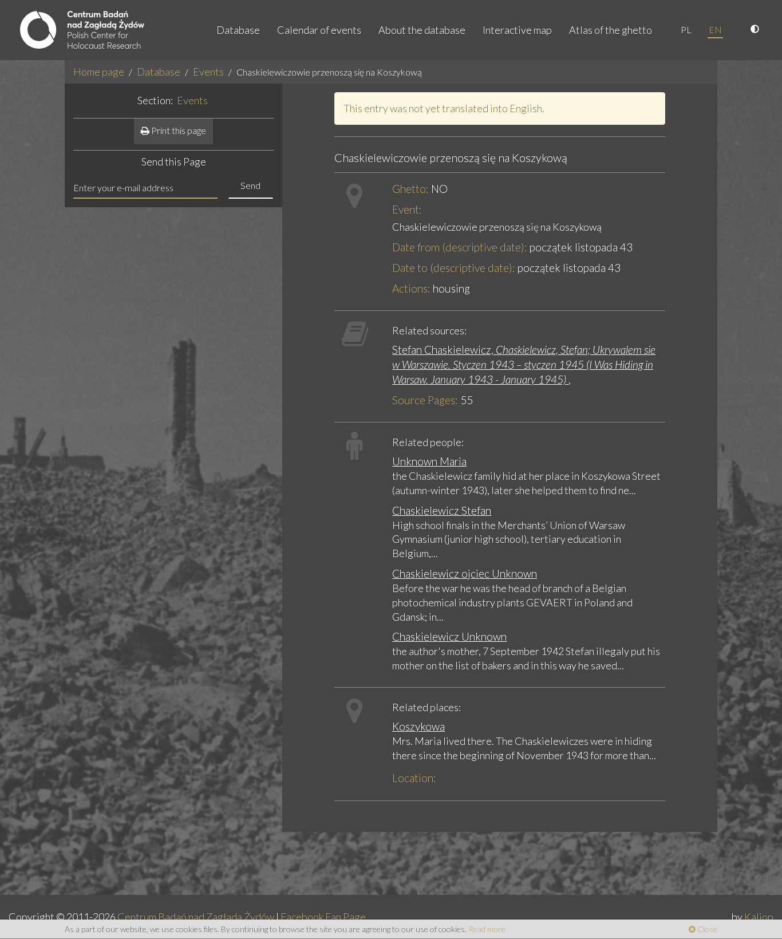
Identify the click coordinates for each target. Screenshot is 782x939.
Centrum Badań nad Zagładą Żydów (195, 916)
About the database (421, 29)
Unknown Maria (429, 461)
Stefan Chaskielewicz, (523, 364)
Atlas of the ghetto (610, 29)
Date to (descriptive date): (453, 267)
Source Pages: (425, 400)
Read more (486, 929)
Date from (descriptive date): (459, 247)
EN (715, 29)
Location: (414, 777)
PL (686, 29)
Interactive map (517, 29)
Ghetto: (410, 188)
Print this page (177, 130)
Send (250, 185)
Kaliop (758, 916)
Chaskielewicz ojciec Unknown (464, 573)
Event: (407, 209)
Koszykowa (418, 726)
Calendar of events (319, 29)
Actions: (411, 288)
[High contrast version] (756, 29)
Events (208, 71)
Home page (98, 71)
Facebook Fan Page (323, 916)
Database (238, 29)
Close (706, 929)
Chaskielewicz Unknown (449, 636)
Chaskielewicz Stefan (441, 510)
